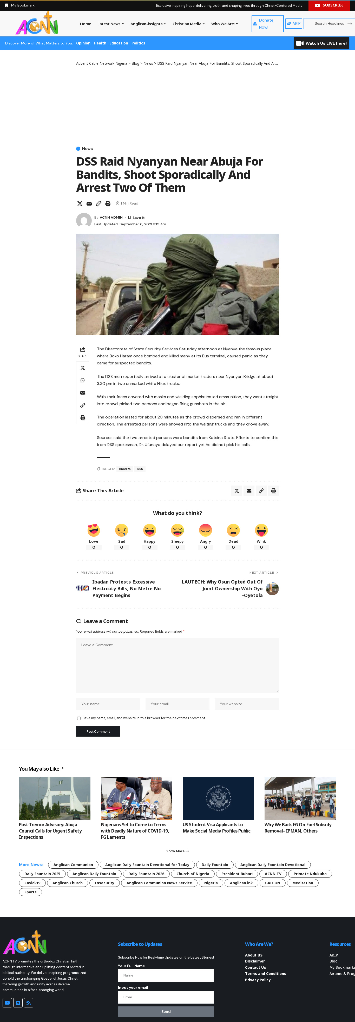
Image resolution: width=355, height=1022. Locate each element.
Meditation (302, 882)
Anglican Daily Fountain (94, 873)
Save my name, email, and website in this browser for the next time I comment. (144, 718)
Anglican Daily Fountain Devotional (272, 864)
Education (118, 43)
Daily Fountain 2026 (146, 873)
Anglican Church (67, 882)
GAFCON (272, 882)
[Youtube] (7, 1002)
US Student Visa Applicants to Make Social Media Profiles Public (217, 828)
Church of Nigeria (192, 873)
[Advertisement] (177, 105)
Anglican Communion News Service (159, 882)
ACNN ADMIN (111, 217)
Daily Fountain (215, 864)
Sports (30, 891)
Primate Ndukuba (310, 873)
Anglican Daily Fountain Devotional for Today (147, 864)
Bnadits (125, 469)
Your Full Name (131, 966)
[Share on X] (79, 203)
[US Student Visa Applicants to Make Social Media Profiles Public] (218, 798)
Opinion (83, 43)
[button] (98, 203)
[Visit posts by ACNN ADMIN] (84, 220)
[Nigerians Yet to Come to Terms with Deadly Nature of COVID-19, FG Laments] (136, 798)
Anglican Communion (73, 864)
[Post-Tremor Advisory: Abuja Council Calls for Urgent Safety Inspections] (54, 798)
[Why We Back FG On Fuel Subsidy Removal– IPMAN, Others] (300, 798)
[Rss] (28, 1002)
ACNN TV (273, 873)
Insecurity (104, 882)
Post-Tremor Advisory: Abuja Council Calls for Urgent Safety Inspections (50, 831)
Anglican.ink (241, 882)
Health (100, 43)
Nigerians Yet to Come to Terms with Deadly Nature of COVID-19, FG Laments (135, 831)
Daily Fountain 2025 (42, 873)
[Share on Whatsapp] (82, 380)
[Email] (89, 203)
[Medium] (18, 1002)
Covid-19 (32, 882)
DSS (140, 469)
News (87, 149)
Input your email (133, 987)
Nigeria (211, 882)
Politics (138, 43)
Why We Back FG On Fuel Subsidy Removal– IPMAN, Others (298, 828)
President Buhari (237, 873)
